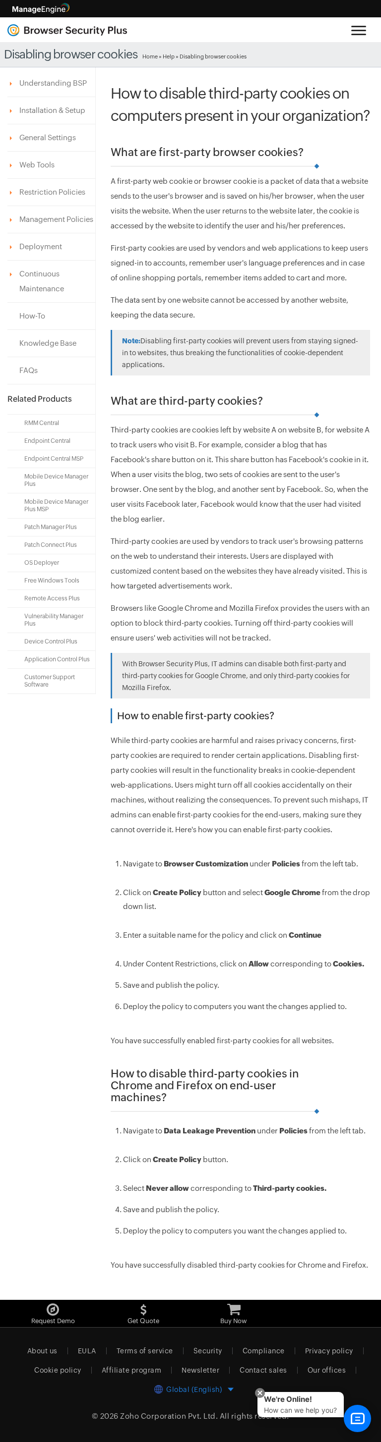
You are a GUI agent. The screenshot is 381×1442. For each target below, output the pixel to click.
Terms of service (145, 1350)
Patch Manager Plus (50, 527)
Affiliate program (132, 1370)
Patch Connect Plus (50, 544)
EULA (87, 1350)
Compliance (264, 1350)
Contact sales (263, 1370)
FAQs (28, 370)
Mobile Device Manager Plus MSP (56, 505)
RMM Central (41, 423)
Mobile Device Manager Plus (56, 480)
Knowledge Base (47, 343)
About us (42, 1350)
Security (207, 1350)
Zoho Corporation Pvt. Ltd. (169, 1416)
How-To (32, 316)
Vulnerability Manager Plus (53, 620)
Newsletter (200, 1370)
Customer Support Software (49, 681)
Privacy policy (329, 1350)
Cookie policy (57, 1370)
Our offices (327, 1370)
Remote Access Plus (52, 598)
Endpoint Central (47, 440)
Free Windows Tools (51, 580)
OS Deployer (41, 562)
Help (169, 56)
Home (150, 56)
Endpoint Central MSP (53, 458)
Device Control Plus (50, 641)
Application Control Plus (57, 659)
